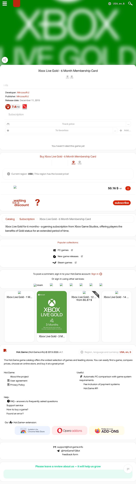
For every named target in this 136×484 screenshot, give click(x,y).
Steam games (65, 262)
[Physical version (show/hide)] (63, 162)
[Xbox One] (80, 162)
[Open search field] (130, 4)
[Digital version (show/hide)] (57, 162)
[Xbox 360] (73, 162)
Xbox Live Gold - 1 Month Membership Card (32, 297)
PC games (63, 250)
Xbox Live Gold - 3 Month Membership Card (64, 336)
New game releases (68, 256)
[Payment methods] (46, 162)
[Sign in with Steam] (38, 285)
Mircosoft (22, 92)
